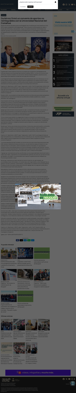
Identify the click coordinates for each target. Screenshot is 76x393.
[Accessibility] (73, 383)
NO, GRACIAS (23, 6)
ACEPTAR (30, 6)
